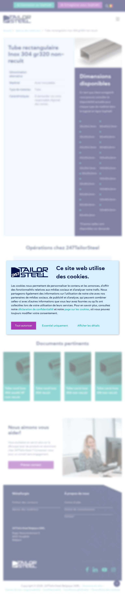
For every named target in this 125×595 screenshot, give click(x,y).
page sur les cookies (76, 309)
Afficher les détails (88, 325)
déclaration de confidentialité (36, 309)
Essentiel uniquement (55, 325)
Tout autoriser (23, 325)
